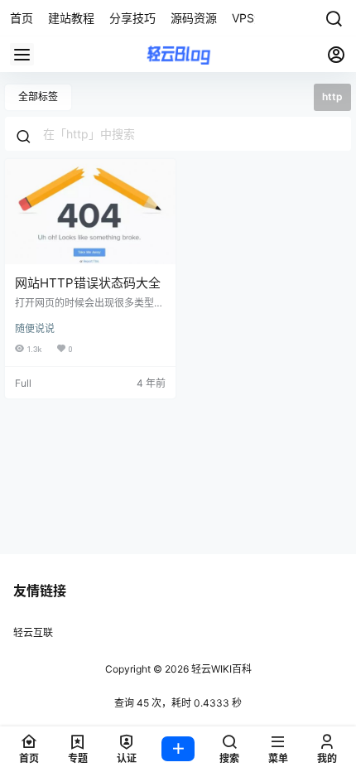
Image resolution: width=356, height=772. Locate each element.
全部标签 (38, 96)
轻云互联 (33, 632)
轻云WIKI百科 (220, 669)
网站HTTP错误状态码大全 (88, 283)
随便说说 (35, 328)
